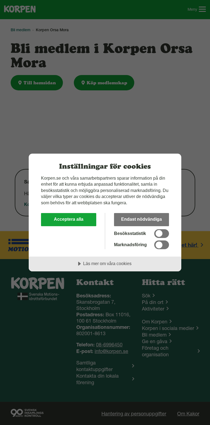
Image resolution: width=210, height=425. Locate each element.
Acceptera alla (68, 219)
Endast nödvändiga (141, 219)
